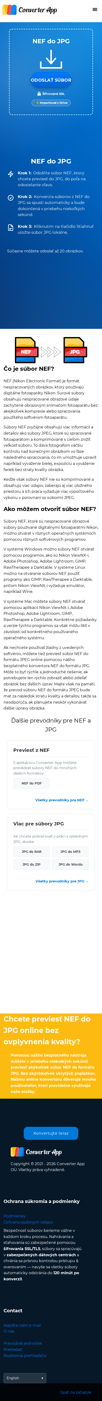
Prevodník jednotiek (23, 1343)
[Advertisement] (51, 953)
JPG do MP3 (70, 852)
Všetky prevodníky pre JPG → (62, 881)
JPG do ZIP (32, 864)
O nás (9, 1331)
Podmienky (15, 1216)
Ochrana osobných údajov (28, 1222)
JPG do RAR (32, 852)
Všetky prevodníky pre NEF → (62, 800)
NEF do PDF (32, 783)
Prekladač (13, 1349)
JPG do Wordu (71, 864)
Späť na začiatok (75, 1392)
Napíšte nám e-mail (22, 1325)
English (13, 1378)
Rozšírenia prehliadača (25, 1355)
